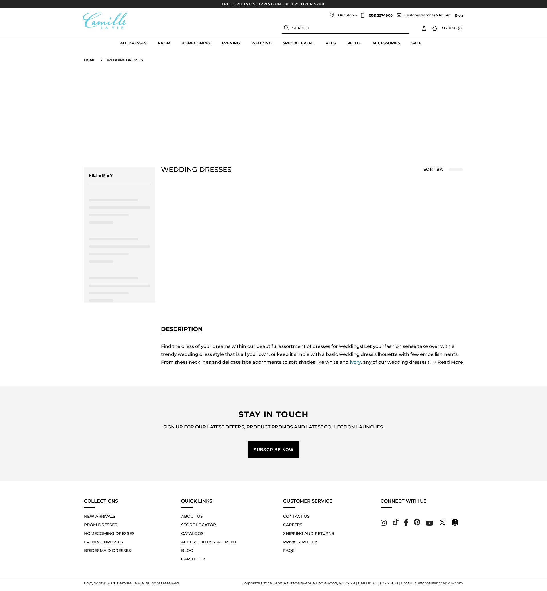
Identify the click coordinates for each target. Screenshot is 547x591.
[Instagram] (384, 524)
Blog (459, 15)
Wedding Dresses (125, 60)
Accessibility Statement (208, 542)
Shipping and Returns (308, 533)
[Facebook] (406, 524)
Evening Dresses (103, 542)
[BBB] (455, 524)
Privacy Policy (300, 542)
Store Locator (198, 524)
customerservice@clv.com (428, 15)
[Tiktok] (395, 524)
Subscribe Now (273, 449)
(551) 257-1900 (381, 15)
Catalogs (192, 533)
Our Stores (347, 15)
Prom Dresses (100, 524)
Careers (292, 524)
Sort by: (433, 169)
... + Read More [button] (446, 362)
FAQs (289, 550)
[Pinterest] (417, 524)
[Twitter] (442, 524)
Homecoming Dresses (109, 533)
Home (89, 60)
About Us (192, 516)
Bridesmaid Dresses (107, 550)
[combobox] (345, 28)
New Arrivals (99, 516)
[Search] (286, 27)
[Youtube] (429, 524)
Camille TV (193, 559)
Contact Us (296, 516)
